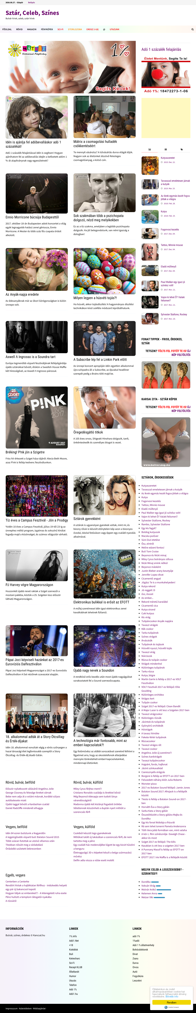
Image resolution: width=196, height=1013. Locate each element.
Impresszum (12, 1008)
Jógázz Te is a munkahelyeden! (158, 582)
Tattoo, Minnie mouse (172, 244)
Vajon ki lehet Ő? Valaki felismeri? (159, 516)
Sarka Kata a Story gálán (154, 810)
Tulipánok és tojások (152, 644)
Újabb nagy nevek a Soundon (93, 670)
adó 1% (136, 936)
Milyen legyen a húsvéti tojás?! (95, 298)
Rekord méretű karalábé (154, 601)
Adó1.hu (73, 993)
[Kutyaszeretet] (150, 158)
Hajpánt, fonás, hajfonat (154, 764)
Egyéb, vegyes (15, 875)
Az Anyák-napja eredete (22, 294)
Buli (71, 954)
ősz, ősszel (147, 594)
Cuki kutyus (147, 613)
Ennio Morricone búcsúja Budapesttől (32, 217)
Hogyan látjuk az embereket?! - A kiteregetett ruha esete (36, 893)
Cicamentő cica (149, 605)
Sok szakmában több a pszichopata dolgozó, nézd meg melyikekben (98, 218)
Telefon (73, 984)
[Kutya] (150, 211)
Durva (135, 962)
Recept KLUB (75, 967)
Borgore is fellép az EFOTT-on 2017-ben (162, 776)
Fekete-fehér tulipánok (153, 737)
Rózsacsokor (148, 741)
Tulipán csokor (149, 702)
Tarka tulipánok (150, 632)
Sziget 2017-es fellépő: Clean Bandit (160, 706)
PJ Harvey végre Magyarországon (29, 585)
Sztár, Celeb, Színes (32, 13)
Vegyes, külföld (84, 827)
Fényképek (47, 29)
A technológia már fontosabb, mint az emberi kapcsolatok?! (100, 743)
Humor (72, 976)
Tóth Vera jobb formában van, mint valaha (164, 830)
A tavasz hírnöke (150, 733)
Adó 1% (73, 989)
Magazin (31, 29)
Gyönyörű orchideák (152, 725)
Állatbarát (74, 971)
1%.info (73, 936)
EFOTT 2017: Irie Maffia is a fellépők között (164, 857)
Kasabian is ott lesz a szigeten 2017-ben (163, 845)
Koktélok (73, 949)
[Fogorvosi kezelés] (150, 230)
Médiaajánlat (39, 1008)
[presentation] (149, 150)
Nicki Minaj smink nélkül (154, 563)
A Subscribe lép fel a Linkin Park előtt (100, 359)
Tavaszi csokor (149, 748)
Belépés (31, 2)
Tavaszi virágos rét (151, 745)
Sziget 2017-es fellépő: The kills (158, 841)
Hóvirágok (147, 729)
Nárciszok (146, 656)
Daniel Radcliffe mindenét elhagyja (24, 808)
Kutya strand (148, 609)
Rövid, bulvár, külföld (88, 782)
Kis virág (145, 617)
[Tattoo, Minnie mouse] (150, 245)
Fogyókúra (138, 976)
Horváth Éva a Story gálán (155, 807)
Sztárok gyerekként (86, 519)
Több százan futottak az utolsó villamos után (30, 841)
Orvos (135, 967)
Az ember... (147, 597)
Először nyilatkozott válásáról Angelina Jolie (30, 788)
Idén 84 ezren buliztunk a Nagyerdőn (25, 833)
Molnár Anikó (148, 889)
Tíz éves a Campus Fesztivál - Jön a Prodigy (37, 520)
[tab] (149, 150)
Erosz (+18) (93, 29)
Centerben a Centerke (17, 881)
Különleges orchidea (152, 694)
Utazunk (114, 29)
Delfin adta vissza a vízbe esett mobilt (93, 860)
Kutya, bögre (148, 675)
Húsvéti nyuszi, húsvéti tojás (156, 648)
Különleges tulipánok (153, 667)
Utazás (72, 980)
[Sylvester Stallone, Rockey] (150, 314)
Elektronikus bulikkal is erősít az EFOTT (101, 602)
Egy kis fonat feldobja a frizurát (158, 822)
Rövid (19, 29)
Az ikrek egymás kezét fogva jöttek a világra (175, 197)
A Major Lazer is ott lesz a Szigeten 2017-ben (165, 710)
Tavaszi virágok (149, 625)
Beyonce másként (151, 567)
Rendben (171, 1002)
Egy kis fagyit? (148, 528)
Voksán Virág (148, 885)
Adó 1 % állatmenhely (143, 945)
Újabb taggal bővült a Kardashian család (27, 804)
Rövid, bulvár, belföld (20, 782)
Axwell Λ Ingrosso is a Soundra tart (30, 357)
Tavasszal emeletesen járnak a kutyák (161, 489)
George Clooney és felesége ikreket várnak (28, 792)
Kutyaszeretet (168, 157)
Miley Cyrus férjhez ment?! (87, 788)
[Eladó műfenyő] (150, 267)
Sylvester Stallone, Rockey (174, 314)
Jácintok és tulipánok (153, 721)
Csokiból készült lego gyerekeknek (92, 833)
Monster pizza (149, 783)
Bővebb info (172, 996)
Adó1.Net (74, 940)
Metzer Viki (147, 897)
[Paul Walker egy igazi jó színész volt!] (150, 282)
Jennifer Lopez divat (152, 574)
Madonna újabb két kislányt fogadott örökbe (97, 804)
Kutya (164, 211)
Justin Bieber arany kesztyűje (157, 570)
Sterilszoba (75, 29)
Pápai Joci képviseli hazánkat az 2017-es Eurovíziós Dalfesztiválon (35, 662)
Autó (135, 971)
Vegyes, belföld (16, 827)
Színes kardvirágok (151, 756)
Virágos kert (147, 698)
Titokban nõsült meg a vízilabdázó (24, 844)
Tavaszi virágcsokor (151, 714)
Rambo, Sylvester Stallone (155, 524)
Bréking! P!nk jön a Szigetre (25, 452)
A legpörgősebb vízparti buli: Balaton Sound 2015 (32, 837)
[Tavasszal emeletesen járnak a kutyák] (150, 181)
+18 (71, 945)
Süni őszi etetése (150, 539)
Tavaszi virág (148, 652)
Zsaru (135, 958)
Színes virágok (149, 636)
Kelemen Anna (149, 893)
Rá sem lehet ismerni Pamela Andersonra (163, 826)
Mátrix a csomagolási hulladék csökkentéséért (95, 144)
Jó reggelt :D (148, 590)
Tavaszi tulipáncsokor (153, 760)
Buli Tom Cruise (150, 551)
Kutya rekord (148, 586)
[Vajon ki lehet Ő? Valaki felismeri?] (150, 297)
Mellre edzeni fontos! (152, 547)
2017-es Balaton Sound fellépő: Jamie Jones (165, 787)
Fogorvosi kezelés (170, 229)
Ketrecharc (74, 958)
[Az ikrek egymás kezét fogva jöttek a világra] (150, 196)
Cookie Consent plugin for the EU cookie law (171, 1007)
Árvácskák (146, 640)
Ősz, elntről (147, 543)
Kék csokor (147, 628)
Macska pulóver (149, 536)
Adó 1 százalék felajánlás (161, 49)
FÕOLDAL (7, 29)
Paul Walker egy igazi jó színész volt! (173, 283)
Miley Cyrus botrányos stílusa (157, 559)
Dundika (146, 881)
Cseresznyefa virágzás (153, 772)
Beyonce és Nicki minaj (153, 555)
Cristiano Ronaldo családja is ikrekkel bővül (97, 792)
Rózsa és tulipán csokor (154, 659)
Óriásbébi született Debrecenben (23, 848)
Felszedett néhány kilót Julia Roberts (161, 779)
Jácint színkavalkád (152, 768)
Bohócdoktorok (140, 949)
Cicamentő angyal (151, 578)
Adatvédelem (25, 1008)
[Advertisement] (165, 118)
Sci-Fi (60, 29)
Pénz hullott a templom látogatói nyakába (29, 897)
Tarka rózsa (147, 671)
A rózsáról (11, 900)
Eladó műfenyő (168, 266)
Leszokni (137, 980)
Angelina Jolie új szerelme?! (156, 752)
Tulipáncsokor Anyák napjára (157, 621)
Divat (135, 954)
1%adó (136, 940)
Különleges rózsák (151, 717)
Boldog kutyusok (150, 532)
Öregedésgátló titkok (88, 432)
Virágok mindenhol (151, 663)
